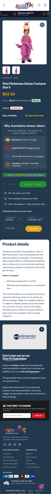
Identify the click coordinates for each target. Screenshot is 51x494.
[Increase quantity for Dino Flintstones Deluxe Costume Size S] (14, 184)
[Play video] (24, 336)
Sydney (30, 491)
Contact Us (7, 454)
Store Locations (31, 457)
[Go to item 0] (6, 70)
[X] (20, 444)
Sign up (38, 415)
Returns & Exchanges (10, 464)
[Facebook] (5, 444)
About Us (29, 454)
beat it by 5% (34, 148)
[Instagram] (10, 444)
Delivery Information (10, 460)
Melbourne (39, 491)
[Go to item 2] (16, 70)
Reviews (29, 460)
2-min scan (38, 156)
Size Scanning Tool (9, 467)
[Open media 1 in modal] (42, 24)
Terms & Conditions (33, 467)
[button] (41, 329)
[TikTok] (15, 444)
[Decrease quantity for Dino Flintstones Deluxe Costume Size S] (5, 184)
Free (34, 140)
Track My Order (8, 457)
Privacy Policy (31, 464)
